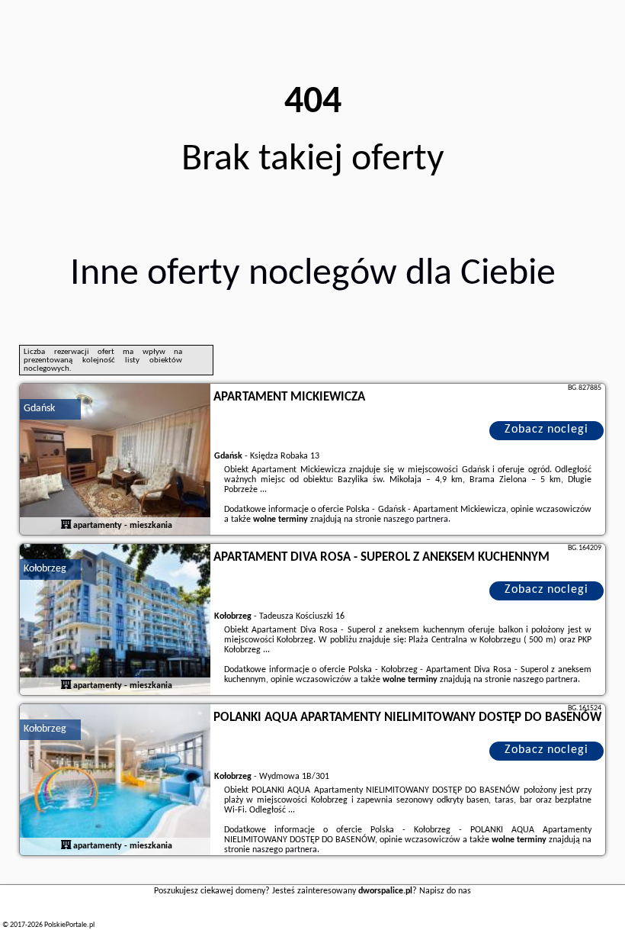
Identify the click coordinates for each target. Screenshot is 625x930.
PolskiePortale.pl (69, 925)
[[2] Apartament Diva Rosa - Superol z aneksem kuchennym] (115, 620)
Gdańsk (39, 408)
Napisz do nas (445, 891)
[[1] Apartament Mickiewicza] (115, 460)
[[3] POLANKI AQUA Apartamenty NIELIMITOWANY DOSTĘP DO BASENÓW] (115, 780)
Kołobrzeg (45, 568)
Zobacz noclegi (546, 429)
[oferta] (66, 525)
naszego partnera (415, 519)
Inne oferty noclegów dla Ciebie (313, 274)
